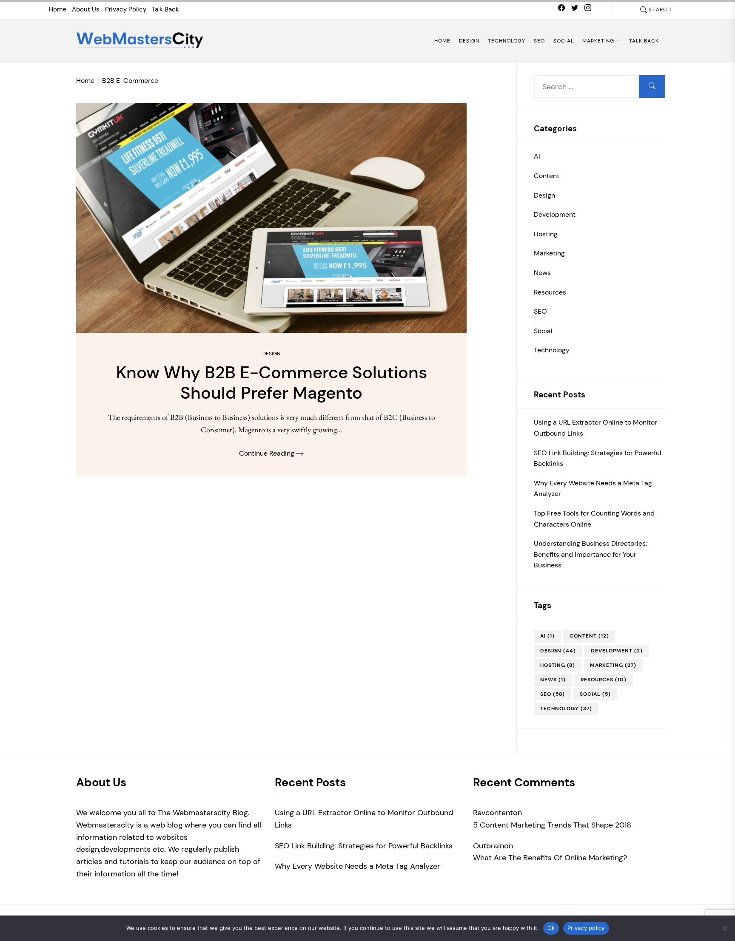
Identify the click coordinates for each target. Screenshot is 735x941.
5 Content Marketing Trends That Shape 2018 (552, 825)
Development (554, 214)
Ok (551, 927)
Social (563, 40)
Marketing (598, 40)
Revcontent (493, 813)
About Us (86, 9)
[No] (724, 928)
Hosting (546, 234)
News (542, 272)
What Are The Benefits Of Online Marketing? (550, 858)
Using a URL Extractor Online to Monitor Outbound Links (595, 428)
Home (57, 9)
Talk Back (165, 9)
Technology (506, 40)
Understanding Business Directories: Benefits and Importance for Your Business (590, 554)
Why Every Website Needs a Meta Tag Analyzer (593, 489)
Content (546, 175)
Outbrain (488, 846)
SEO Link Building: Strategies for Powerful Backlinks (597, 458)
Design (469, 40)
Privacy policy (586, 927)
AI (537, 156)
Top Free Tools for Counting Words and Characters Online (594, 519)
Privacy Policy (125, 9)
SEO (539, 40)
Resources (550, 292)
